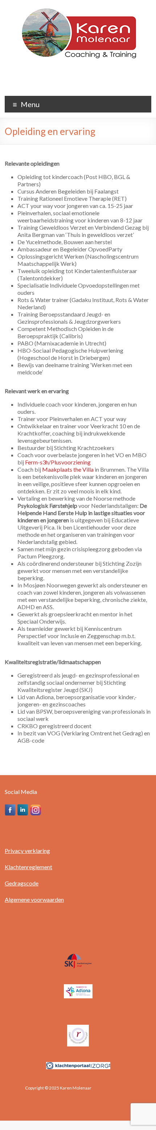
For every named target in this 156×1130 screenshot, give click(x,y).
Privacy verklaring (27, 850)
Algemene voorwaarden (34, 899)
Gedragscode (21, 883)
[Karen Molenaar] (78, 8)
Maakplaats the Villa (68, 469)
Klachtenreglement (28, 866)
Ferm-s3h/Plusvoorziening (58, 462)
